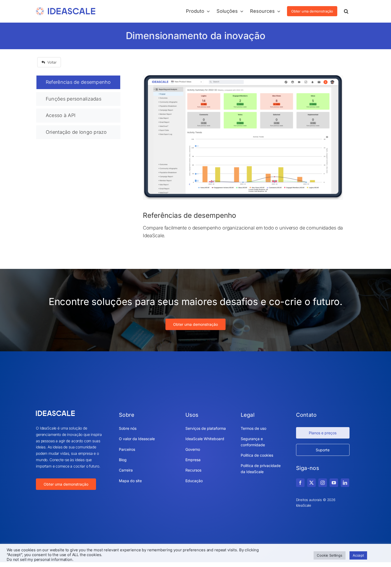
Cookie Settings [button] (329, 555)
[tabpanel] (243, 162)
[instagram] (322, 482)
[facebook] (300, 482)
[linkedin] (345, 482)
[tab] (78, 82)
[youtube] (334, 482)
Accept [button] (358, 555)
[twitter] (311, 482)
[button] (346, 11)
